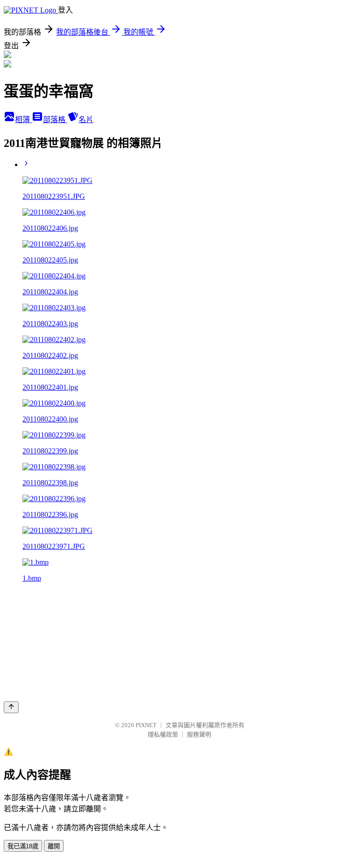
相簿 (23, 120)
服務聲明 (199, 734)
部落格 (55, 120)
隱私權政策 (163, 734)
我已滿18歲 (22, 846)
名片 (86, 120)
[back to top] (11, 707)
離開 (54, 846)
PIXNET (146, 725)
